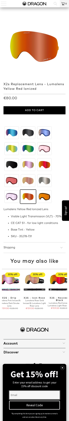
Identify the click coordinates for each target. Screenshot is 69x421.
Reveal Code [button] (34, 405)
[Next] (65, 291)
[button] (62, 368)
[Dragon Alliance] (34, 3)
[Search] (55, 3)
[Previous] (3, 291)
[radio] (11, 132)
